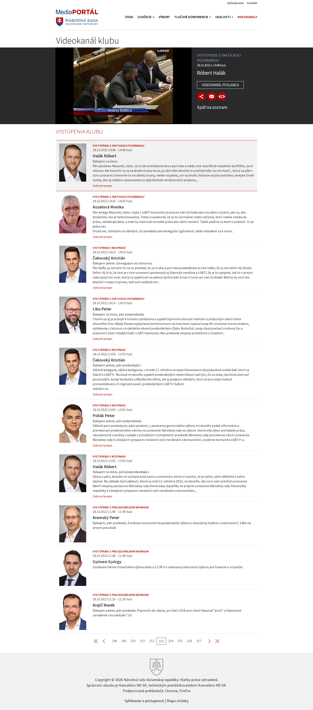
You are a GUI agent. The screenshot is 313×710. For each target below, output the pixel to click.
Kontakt (252, 3)
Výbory (164, 17)
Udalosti (223, 17)
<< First (99, 641)
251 (142, 641)
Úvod (129, 17)
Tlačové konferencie (191, 17)
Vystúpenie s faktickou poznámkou (118, 146)
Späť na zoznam (212, 107)
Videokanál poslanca (220, 85)
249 (123, 641)
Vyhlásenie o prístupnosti (144, 700)
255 (180, 641)
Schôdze (145, 17)
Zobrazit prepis (102, 186)
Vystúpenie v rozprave (109, 248)
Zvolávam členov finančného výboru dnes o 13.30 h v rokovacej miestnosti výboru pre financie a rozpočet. (168, 567)
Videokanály (247, 17)
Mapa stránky (177, 700)
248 (114, 641)
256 (189, 641)
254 (170, 641)
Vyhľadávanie (235, 3)
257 (198, 641)
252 (151, 641)
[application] (123, 85)
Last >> (214, 641)
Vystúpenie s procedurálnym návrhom (121, 507)
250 (133, 641)
